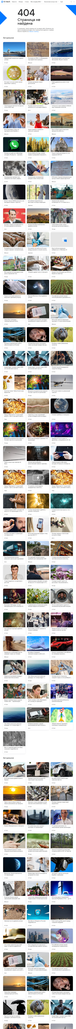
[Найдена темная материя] (62, 742)
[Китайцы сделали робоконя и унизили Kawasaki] (62, 695)
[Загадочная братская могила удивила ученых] (38, 219)
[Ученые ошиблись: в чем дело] (62, 410)
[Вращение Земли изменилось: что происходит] (14, 987)
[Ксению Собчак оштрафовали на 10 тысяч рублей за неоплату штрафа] (14, 219)
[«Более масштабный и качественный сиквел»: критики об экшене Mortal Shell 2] (38, 457)
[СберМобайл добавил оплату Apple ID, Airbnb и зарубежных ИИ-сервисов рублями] (62, 766)
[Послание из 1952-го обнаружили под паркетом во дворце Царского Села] (38, 53)
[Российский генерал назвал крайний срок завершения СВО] (38, 552)
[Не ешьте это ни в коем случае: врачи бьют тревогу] (14, 77)
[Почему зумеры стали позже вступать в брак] (62, 528)
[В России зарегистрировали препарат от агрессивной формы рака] (62, 314)
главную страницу (34, 31)
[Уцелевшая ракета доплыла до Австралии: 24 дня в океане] (62, 53)
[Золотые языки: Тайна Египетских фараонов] (14, 386)
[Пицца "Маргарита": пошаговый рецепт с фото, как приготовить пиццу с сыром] (14, 410)
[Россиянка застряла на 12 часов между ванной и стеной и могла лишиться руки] (38, 243)
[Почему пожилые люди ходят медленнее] (62, 916)
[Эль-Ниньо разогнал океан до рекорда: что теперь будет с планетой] (38, 671)
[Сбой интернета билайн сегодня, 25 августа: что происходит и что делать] (38, 576)
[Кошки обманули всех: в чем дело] (14, 940)
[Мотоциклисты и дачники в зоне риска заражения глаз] (14, 267)
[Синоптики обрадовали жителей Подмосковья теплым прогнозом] (38, 1011)
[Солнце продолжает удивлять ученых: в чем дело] (38, 505)
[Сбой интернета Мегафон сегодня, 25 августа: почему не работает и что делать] (62, 457)
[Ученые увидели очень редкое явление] (62, 837)
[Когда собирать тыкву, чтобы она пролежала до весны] (38, 742)
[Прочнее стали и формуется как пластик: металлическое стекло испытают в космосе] (38, 916)
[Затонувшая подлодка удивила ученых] (14, 623)
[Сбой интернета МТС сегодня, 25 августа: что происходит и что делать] (14, 505)
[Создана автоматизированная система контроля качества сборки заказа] (62, 552)
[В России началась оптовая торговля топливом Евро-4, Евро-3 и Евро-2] (14, 790)
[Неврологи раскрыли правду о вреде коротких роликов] (14, 671)
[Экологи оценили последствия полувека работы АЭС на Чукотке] (62, 963)
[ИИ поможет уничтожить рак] (14, 814)
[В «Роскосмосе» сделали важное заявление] (62, 814)
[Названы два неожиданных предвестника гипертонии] (38, 172)
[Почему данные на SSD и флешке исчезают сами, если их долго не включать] (38, 790)
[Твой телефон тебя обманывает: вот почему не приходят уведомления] (38, 695)
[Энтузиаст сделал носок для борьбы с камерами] (62, 987)
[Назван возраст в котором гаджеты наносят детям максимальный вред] (62, 623)
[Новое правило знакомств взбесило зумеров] (38, 124)
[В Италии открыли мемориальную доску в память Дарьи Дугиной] (62, 172)
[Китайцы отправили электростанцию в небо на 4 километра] (38, 647)
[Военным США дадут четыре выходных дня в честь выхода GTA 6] (14, 600)
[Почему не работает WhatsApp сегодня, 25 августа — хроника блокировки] (14, 148)
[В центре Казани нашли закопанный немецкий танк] (14, 1011)
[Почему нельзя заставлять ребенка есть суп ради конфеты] (38, 101)
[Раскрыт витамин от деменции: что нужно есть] (14, 528)
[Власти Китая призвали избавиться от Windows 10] (62, 243)
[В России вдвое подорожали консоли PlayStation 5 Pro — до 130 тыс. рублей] (62, 1011)
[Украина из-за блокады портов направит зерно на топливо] (14, 647)
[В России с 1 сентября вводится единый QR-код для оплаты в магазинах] (14, 861)
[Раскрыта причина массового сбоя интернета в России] (14, 338)
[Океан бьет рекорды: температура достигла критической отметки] (14, 314)
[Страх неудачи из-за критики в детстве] (14, 576)
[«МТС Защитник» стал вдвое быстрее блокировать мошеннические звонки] (38, 814)
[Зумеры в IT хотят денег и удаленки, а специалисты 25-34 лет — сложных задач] (62, 433)
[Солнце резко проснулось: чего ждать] (62, 505)
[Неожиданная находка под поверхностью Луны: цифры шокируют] (14, 172)
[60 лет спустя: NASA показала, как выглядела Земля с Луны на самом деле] (14, 196)
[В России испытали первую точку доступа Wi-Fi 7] (38, 528)
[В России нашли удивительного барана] (14, 892)
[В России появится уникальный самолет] (62, 386)
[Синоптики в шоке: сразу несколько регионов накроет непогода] (62, 219)
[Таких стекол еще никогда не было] (14, 457)
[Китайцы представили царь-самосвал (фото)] (62, 892)
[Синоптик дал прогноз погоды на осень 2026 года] (14, 101)
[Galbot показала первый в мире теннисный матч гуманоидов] (62, 790)
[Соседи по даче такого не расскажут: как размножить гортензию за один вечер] (62, 576)
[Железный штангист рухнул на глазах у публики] (38, 623)
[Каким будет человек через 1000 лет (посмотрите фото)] (14, 362)
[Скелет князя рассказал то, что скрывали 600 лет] (62, 148)
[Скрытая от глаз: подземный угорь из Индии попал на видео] (38, 410)
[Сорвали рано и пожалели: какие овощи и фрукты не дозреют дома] (38, 600)
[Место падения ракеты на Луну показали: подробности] (14, 742)
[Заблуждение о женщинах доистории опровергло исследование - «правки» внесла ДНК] (38, 766)
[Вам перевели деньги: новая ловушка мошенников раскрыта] (14, 963)
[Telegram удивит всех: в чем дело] (38, 267)
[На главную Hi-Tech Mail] (6, 2)
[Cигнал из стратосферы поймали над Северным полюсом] (62, 101)
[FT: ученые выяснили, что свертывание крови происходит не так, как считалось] (62, 940)
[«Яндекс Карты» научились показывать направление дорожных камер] (62, 718)
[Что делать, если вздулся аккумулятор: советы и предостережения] (38, 481)
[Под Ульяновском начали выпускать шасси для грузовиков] (14, 552)
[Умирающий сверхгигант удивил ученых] (14, 53)
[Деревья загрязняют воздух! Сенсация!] (14, 837)
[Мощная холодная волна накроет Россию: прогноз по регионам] (38, 386)
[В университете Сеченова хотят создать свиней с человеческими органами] (14, 243)
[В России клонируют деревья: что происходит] (38, 433)
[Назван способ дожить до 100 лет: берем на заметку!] (62, 267)
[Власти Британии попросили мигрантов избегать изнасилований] (62, 124)
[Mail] (2, 2)
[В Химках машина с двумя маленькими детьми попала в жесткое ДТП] (38, 718)
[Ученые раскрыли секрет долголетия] (38, 77)
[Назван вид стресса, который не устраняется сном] (38, 987)
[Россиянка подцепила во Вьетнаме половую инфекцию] (38, 196)
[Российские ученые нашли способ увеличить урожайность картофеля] (62, 291)
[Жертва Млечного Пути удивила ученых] (38, 291)
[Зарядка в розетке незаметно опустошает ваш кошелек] (38, 892)
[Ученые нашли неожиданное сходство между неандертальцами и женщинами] (62, 362)
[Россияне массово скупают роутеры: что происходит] (38, 940)
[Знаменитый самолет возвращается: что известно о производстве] (62, 196)
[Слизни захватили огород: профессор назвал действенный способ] (38, 963)
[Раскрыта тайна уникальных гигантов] (62, 338)
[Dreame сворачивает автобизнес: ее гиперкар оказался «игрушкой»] (62, 647)
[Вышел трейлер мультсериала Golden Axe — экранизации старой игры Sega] (14, 695)
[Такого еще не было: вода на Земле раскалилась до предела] (14, 916)
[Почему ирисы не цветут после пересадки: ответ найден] (38, 837)
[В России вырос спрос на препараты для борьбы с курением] (14, 124)
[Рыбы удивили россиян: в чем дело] (62, 77)
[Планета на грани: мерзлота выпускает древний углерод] (14, 291)
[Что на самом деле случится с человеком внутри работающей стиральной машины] (62, 600)
